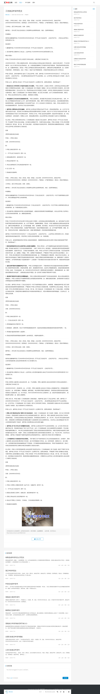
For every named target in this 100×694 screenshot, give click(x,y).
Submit (65, 678)
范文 (20, 2)
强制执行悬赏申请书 (12, 597)
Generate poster (51, 691)
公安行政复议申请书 (12, 650)
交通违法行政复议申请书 (80, 58)
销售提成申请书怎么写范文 (14, 557)
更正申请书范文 (10, 571)
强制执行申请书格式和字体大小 (16, 623)
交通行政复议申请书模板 (14, 637)
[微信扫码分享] (57, 691)
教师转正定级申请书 (12, 610)
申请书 (26, 14)
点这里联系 (40, 531)
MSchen (7, 14)
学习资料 (27, 2)
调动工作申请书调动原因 (80, 64)
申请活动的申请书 (11, 584)
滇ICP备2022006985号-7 (65, 689)
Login (11, 678)
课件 (33, 2)
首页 (16, 2)
